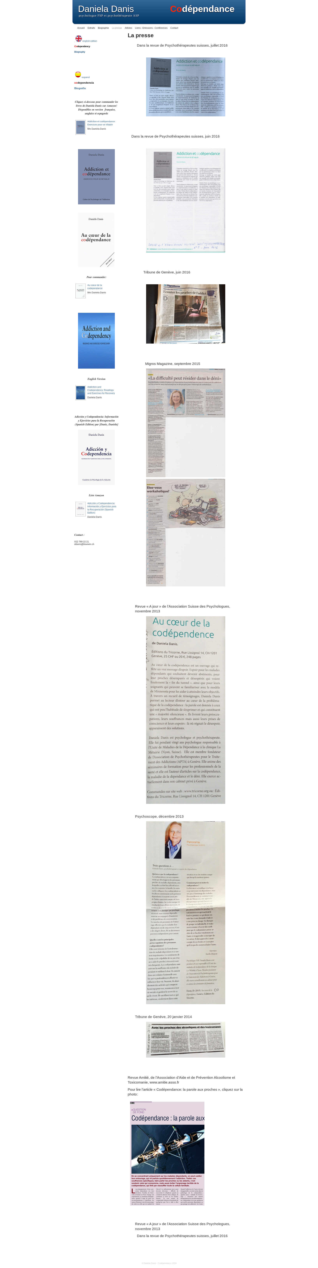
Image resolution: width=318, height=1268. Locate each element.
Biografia (80, 88)
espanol (86, 77)
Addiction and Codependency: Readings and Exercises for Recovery (101, 390)
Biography (79, 52)
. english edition (85, 41)
